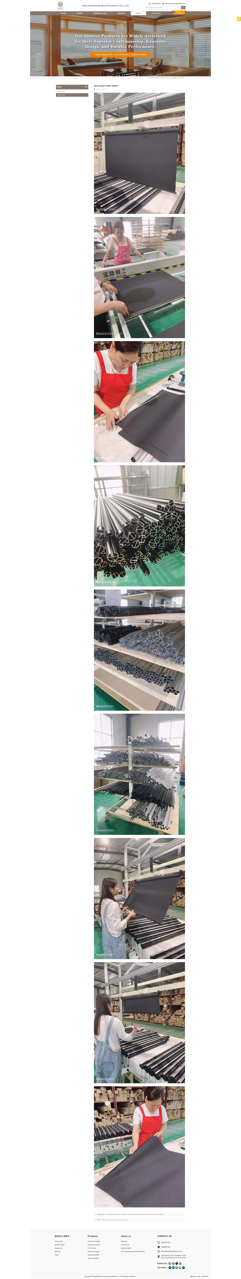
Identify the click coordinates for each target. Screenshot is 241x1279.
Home (63, 13)
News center (164, 77)
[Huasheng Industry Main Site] (183, 1267)
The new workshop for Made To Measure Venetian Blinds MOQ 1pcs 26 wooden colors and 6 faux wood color (134, 1214)
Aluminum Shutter (94, 1251)
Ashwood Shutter (93, 1255)
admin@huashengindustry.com (175, 3)
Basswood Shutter (94, 1245)
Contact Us (156, 13)
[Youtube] (169, 1263)
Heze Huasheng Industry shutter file (133, 1251)
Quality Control (60, 1245)
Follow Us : (162, 1263)
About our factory (93, 1258)
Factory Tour (59, 1241)
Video (57, 1255)
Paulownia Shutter (94, 1241)
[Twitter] (176, 1263)
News (138, 13)
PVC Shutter (92, 1248)
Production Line (100, 13)
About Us (121, 13)
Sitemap (193, 1276)
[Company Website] (170, 1267)
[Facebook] (180, 1263)
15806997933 (155, 3)
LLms (198, 1276)
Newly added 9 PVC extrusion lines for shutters (115, 1220)
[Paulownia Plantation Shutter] (120, 45)
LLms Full (204, 1276)
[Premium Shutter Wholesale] (180, 1267)
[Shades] (173, 1267)
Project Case (61, 91)
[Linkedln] (173, 1263)
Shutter (80, 13)
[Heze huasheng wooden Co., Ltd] (60, 5)
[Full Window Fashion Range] (176, 1267)
